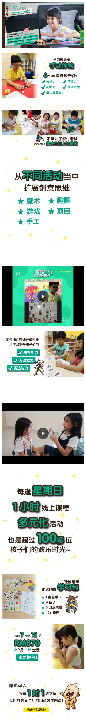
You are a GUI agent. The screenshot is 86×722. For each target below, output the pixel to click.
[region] (43, 296)
